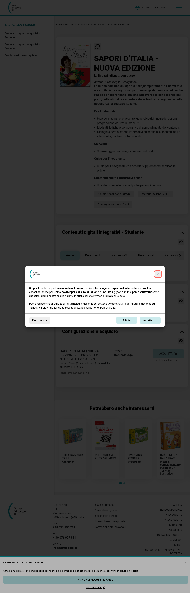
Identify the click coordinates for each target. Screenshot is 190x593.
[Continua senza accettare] (158, 274)
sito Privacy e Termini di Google (107, 295)
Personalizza (39, 320)
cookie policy (64, 295)
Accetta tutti (150, 320)
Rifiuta (126, 320)
